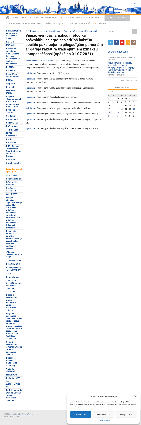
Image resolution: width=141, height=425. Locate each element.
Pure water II (12, 119)
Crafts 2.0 (10, 116)
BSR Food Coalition (10, 111)
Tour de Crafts (13, 130)
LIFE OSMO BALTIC (11, 91)
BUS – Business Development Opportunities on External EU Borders (13, 151)
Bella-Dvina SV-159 (13, 379)
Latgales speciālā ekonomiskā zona (24, 23)
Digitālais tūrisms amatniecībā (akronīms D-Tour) (14, 34)
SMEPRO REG (12, 123)
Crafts (9, 139)
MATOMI (10, 45)
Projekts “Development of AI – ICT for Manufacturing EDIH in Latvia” (13, 101)
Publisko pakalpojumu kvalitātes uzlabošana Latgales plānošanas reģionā (11, 302)
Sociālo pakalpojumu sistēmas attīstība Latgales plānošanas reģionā (14, 348)
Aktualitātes (11, 175)
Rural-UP (10, 87)
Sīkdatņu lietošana (104, 420)
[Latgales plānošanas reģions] (7, 17)
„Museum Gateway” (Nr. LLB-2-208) (14, 254)
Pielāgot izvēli (126, 414)
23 (134, 109)
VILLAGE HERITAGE (10, 370)
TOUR (9, 273)
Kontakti (103, 23)
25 (113, 112)
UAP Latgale (11, 126)
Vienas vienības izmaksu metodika (40, 60)
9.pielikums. (30, 128)
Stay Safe (10, 84)
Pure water (11, 143)
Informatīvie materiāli (87, 31)
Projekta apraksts (14, 179)
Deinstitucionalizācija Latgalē (62, 31)
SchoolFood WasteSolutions (13, 75)
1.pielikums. (30, 73)
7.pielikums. (30, 113)
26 (118, 112)
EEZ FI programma (11, 134)
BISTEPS (10, 42)
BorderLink (11, 71)
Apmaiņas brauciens (116, 75)
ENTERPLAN (11, 375)
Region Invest (12, 277)
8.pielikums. (30, 119)
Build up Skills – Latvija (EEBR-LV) (13, 268)
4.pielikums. (30, 96)
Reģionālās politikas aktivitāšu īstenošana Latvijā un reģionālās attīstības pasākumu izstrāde (14, 240)
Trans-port (11, 291)
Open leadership (13, 163)
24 (109, 112)
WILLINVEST (11, 194)
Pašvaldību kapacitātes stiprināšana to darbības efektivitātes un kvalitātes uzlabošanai (13, 56)
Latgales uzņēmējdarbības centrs (83, 18)
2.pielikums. (30, 78)
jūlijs (110, 92)
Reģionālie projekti (116, 18)
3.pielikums (30, 87)
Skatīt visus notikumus (129, 80)
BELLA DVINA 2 (13, 264)
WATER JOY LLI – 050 (13, 385)
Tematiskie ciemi (14, 261)
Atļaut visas (81, 414)
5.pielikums (30, 102)
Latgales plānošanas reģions (44, 18)
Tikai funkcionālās (103, 414)
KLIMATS (10, 67)
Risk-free (10, 160)
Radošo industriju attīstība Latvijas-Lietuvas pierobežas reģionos (14, 395)
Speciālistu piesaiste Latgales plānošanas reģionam (14, 284)
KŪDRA (9, 80)
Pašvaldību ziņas (54, 23)
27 (122, 112)
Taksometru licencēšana (81, 23)
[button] (135, 396)
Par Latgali (18, 18)
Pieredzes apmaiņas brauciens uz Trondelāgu (11, 362)
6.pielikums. (30, 108)
